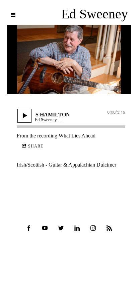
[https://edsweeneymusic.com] (109, 228)
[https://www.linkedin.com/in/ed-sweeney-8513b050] (77, 228)
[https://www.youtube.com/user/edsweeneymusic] (45, 228)
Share (35, 146)
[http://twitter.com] (61, 228)
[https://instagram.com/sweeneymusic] (93, 228)
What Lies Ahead (77, 135)
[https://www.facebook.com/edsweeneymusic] (28, 228)
